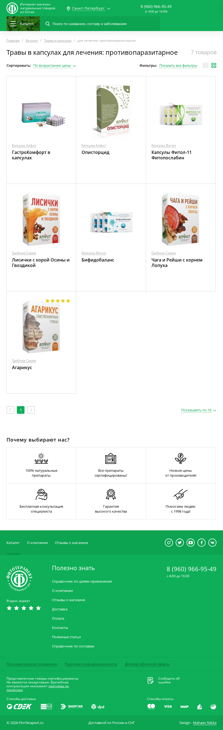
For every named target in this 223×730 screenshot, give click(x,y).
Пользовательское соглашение (32, 664)
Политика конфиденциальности (91, 664)
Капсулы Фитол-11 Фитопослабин (171, 155)
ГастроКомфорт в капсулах (31, 155)
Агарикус (22, 367)
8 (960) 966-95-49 (156, 6)
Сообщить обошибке (168, 680)
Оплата (58, 618)
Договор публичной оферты (147, 664)
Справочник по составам (73, 646)
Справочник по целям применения (82, 581)
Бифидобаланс (98, 260)
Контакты (60, 627)
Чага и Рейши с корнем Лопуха (177, 262)
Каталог (13, 542)
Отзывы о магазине (71, 542)
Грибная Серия (24, 253)
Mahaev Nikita (204, 722)
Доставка (59, 609)
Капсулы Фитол (163, 145)
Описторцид (95, 152)
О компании (37, 542)
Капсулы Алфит (24, 145)
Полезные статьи (66, 637)
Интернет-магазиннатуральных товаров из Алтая (37, 8)
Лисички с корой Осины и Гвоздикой (41, 262)
